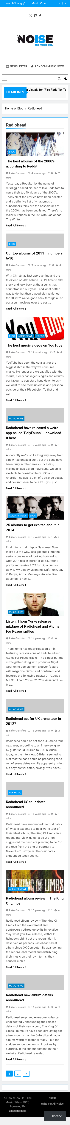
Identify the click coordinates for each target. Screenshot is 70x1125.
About (52, 1098)
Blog (12, 151)
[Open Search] (59, 78)
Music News (25, 336)
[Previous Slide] (59, 3)
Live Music (15, 792)
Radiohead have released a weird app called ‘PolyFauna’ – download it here (33, 433)
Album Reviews (18, 515)
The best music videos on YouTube (34, 345)
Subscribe (55, 1116)
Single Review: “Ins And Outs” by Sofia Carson (14, 4)
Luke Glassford (17, 173)
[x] (30, 16)
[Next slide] (65, 3)
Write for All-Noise (52, 1103)
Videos (40, 336)
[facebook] (40, 16)
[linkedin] (35, 16)
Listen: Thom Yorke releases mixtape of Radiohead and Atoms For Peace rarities (33, 626)
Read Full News (15, 225)
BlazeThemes (17, 1110)
